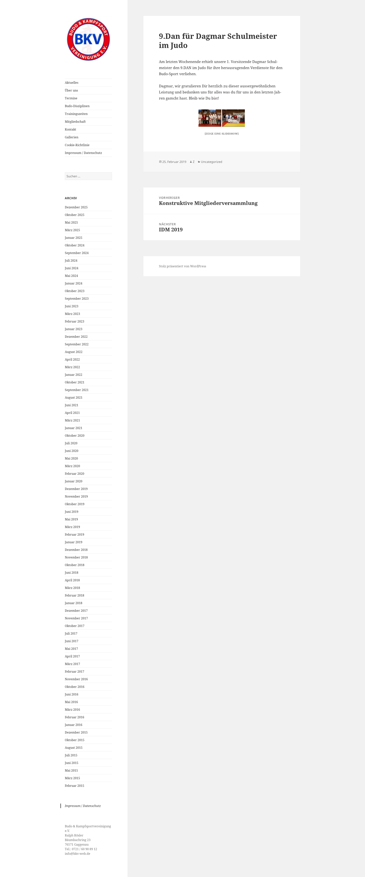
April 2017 (72, 656)
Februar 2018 (74, 595)
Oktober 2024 (74, 245)
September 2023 (77, 298)
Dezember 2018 (76, 550)
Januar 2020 (73, 481)
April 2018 (72, 580)
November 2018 (76, 557)
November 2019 (76, 496)
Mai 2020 (71, 458)
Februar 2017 (74, 671)
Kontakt (70, 129)
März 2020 (72, 466)
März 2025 (72, 230)
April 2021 (72, 413)
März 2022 (72, 367)
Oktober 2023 (74, 291)
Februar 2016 (74, 717)
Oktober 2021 (74, 382)
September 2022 (77, 344)
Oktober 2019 (74, 504)
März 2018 (72, 588)
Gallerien (71, 137)
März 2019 (72, 527)
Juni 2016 (71, 694)
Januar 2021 (73, 428)
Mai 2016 (71, 702)
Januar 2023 (73, 329)
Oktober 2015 (74, 740)
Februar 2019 (74, 534)
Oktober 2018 (74, 565)
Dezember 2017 (76, 611)
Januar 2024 (73, 283)
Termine (71, 98)
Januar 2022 (73, 375)
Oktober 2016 (74, 687)
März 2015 (72, 778)
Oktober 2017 (74, 626)
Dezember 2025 (76, 207)
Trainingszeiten (76, 114)
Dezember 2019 (76, 489)
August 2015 (74, 748)
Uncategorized (211, 162)
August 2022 (74, 352)
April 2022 (72, 359)
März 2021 (72, 420)
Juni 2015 (71, 763)
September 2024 (77, 253)
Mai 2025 (71, 222)
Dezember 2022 (76, 337)
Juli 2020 (71, 443)
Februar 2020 (74, 474)
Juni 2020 (71, 451)
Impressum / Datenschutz (83, 153)
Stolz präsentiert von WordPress (182, 266)
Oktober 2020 (74, 435)
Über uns (71, 90)
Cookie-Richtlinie (77, 145)
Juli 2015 (71, 755)
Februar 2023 (74, 321)
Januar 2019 (73, 542)
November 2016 (76, 679)
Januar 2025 (73, 238)
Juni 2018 (71, 572)
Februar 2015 (74, 786)
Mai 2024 (71, 276)
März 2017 (72, 664)
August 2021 (74, 397)
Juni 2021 (71, 405)
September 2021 (77, 390)
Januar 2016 (73, 725)
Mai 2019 (71, 519)
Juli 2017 (71, 633)
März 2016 (72, 709)
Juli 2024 (71, 260)
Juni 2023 (71, 306)
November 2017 (76, 618)
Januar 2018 (73, 603)
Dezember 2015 (76, 732)
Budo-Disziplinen (77, 106)
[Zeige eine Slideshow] (222, 133)
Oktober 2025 (74, 215)
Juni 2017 (71, 641)
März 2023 (72, 314)
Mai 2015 (71, 770)
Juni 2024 (71, 268)
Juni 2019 (71, 512)
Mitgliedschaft (75, 121)
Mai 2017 (71, 649)
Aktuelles (71, 82)
